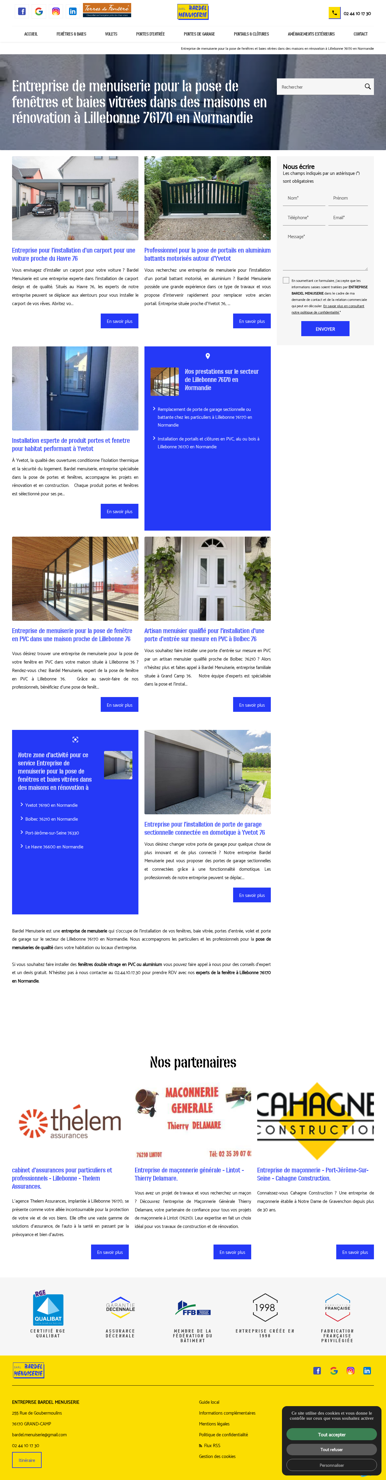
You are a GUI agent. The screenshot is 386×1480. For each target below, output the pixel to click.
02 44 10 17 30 (357, 13)
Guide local (209, 1402)
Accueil (31, 34)
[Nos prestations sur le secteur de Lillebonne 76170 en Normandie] (164, 382)
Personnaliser (332, 1464)
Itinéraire (27, 1460)
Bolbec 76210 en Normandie (48, 818)
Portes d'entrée (150, 34)
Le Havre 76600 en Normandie (50, 846)
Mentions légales (214, 1423)
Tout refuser (332, 1449)
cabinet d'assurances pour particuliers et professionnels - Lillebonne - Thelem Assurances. (62, 1178)
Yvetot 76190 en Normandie (48, 805)
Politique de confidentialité (223, 1434)
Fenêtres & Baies (71, 34)
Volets (111, 34)
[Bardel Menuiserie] (193, 12)
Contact (361, 34)
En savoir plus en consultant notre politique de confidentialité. (328, 308)
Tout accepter (332, 1434)
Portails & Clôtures (251, 34)
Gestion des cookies (217, 1456)
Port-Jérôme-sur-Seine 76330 (48, 832)
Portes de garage (199, 34)
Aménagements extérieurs (311, 34)
